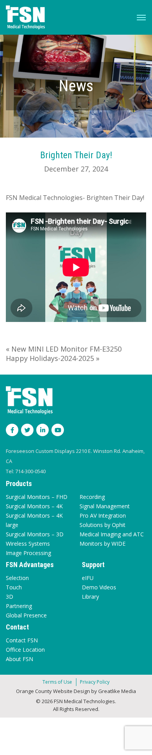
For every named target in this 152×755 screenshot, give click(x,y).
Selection (17, 578)
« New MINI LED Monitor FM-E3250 (64, 349)
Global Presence (26, 615)
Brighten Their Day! (76, 155)
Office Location (25, 649)
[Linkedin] (42, 430)
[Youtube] (57, 430)
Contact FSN (22, 640)
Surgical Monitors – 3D (35, 534)
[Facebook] (12, 430)
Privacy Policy (95, 682)
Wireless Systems (28, 543)
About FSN (19, 659)
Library (90, 596)
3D (9, 596)
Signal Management (105, 506)
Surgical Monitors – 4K (34, 506)
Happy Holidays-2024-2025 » (52, 358)
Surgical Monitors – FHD (36, 496)
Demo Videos (99, 587)
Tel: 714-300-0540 (26, 471)
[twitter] (27, 430)
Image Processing (28, 553)
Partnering (19, 606)
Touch (14, 587)
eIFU (88, 578)
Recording (92, 496)
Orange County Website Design (53, 691)
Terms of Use (57, 682)
